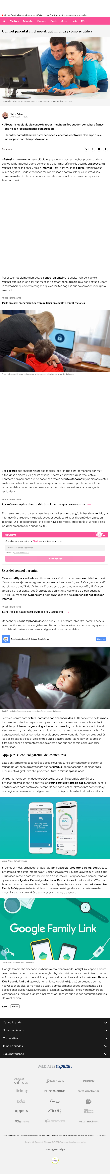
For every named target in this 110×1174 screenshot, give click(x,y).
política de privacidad (21, 553)
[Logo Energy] (55, 1101)
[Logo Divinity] (21, 1091)
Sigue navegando (13, 1053)
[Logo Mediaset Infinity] (21, 1081)
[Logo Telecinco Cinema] (55, 1111)
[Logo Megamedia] (56, 1149)
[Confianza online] (55, 1163)
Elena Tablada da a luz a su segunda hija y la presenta (32, 611)
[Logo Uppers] (21, 1111)
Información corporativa (22, 1135)
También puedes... (14, 1045)
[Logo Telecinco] (55, 1081)
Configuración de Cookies (60, 1135)
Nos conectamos (13, 1030)
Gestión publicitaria (95, 1135)
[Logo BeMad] (89, 1101)
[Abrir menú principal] (105, 21)
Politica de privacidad (41, 1135)
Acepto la (18, 553)
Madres (14, 21)
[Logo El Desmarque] (55, 1091)
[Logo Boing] (21, 1101)
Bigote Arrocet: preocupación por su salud (68, 15)
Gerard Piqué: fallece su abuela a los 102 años (24, 15)
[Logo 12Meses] (89, 1111)
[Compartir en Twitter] (92, 149)
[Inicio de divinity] (4, 21)
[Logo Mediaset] (55, 1068)
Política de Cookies (79, 1135)
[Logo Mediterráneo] (89, 1121)
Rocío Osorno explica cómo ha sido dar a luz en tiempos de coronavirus (43, 504)
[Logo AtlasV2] (21, 1121)
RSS (105, 1135)
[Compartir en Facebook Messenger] (99, 149)
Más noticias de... (13, 1022)
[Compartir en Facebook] (105, 149)
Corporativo (10, 1038)
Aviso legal (7, 1135)
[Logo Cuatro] (89, 1081)
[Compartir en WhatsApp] (86, 149)
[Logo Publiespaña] (55, 1121)
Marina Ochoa (16, 114)
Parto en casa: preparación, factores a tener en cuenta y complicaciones (43, 303)
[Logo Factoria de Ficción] (89, 1091)
